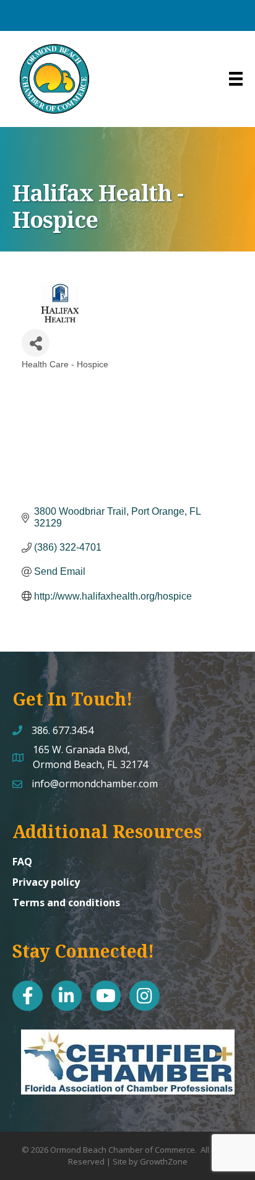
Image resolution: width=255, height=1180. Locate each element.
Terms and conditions (66, 902)
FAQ (22, 861)
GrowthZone (164, 1161)
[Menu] (236, 78)
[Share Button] (36, 343)
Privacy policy (46, 882)
